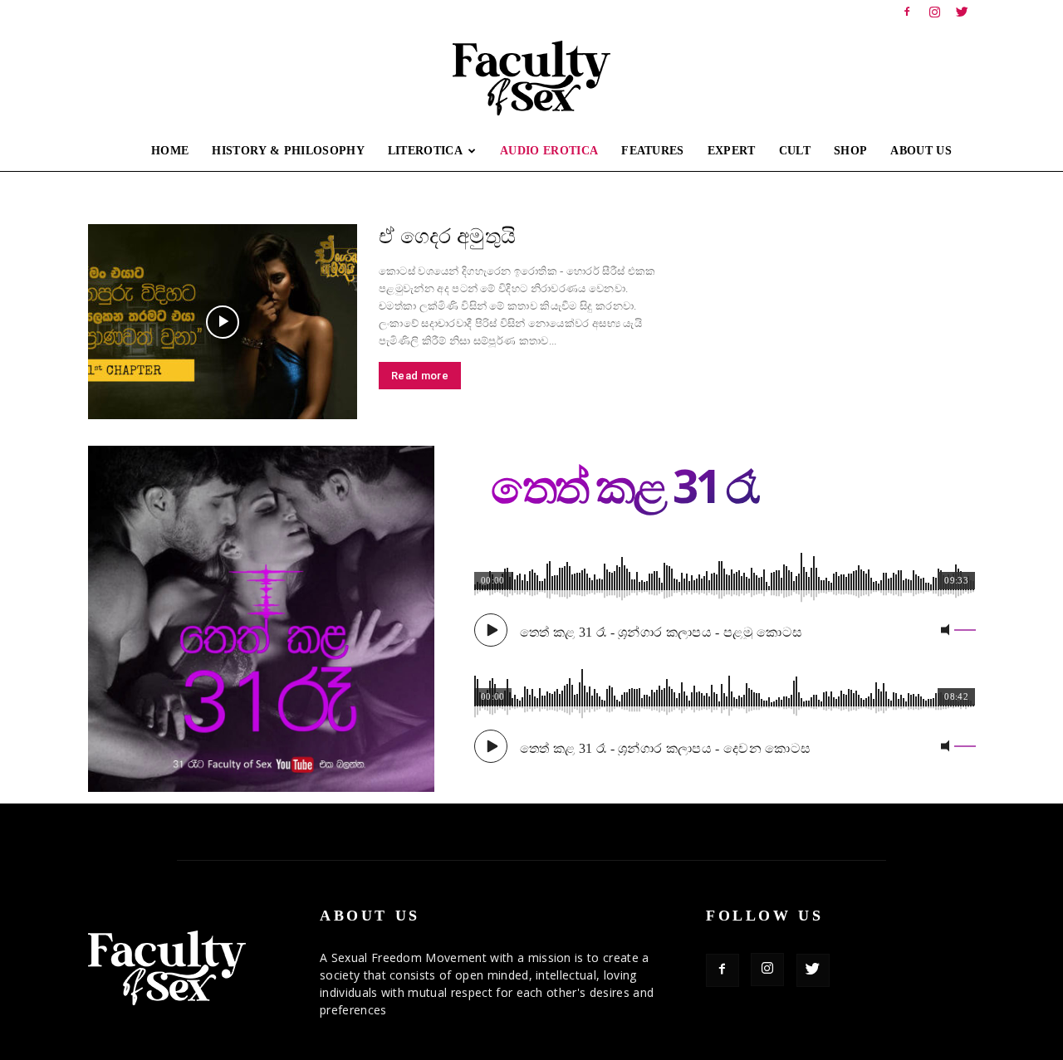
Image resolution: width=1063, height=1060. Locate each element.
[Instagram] (935, 11)
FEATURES (652, 150)
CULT (795, 150)
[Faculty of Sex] (531, 78)
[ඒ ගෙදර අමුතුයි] (222, 321)
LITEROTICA (425, 150)
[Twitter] (962, 11)
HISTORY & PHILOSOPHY (288, 150)
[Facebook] (906, 11)
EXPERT (732, 150)
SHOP (850, 150)
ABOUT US (921, 150)
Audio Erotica (549, 150)
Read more (419, 375)
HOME (170, 150)
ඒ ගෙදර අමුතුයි (447, 236)
